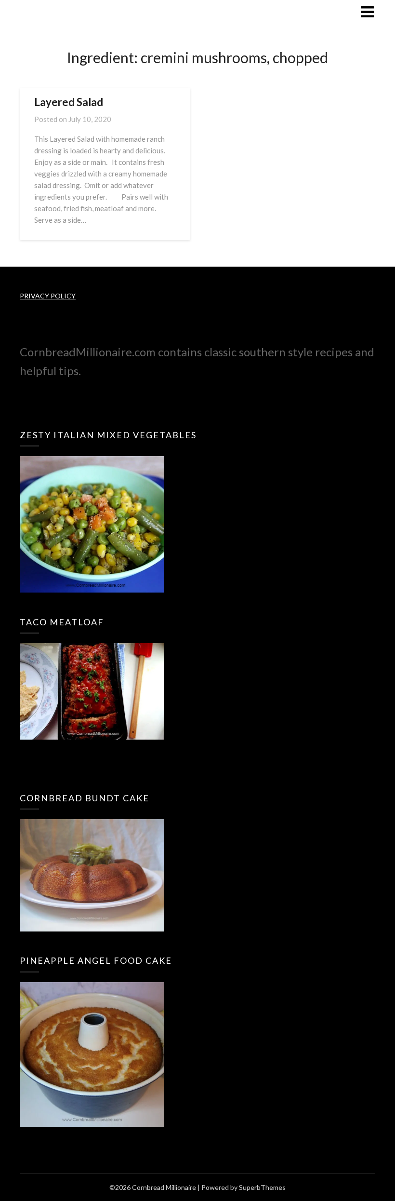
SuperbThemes (262, 1187)
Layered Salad (68, 101)
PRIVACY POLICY (48, 296)
